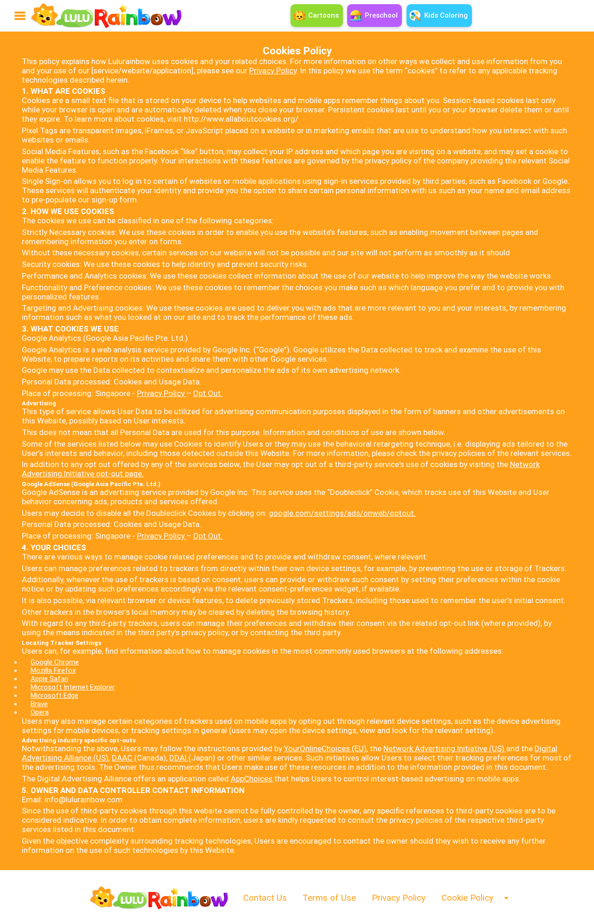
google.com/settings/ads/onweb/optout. (342, 513)
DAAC (123, 757)
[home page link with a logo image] (106, 16)
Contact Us (265, 898)
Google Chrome (55, 662)
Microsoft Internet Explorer (73, 687)
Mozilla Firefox (53, 670)
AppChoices (252, 778)
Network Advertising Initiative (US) (444, 748)
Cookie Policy (467, 898)
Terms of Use (329, 898)
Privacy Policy (273, 70)
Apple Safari (49, 679)
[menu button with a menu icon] (20, 16)
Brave (39, 704)
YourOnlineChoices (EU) (325, 748)
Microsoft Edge (54, 695)
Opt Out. (208, 393)
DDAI (178, 757)
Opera (40, 712)
